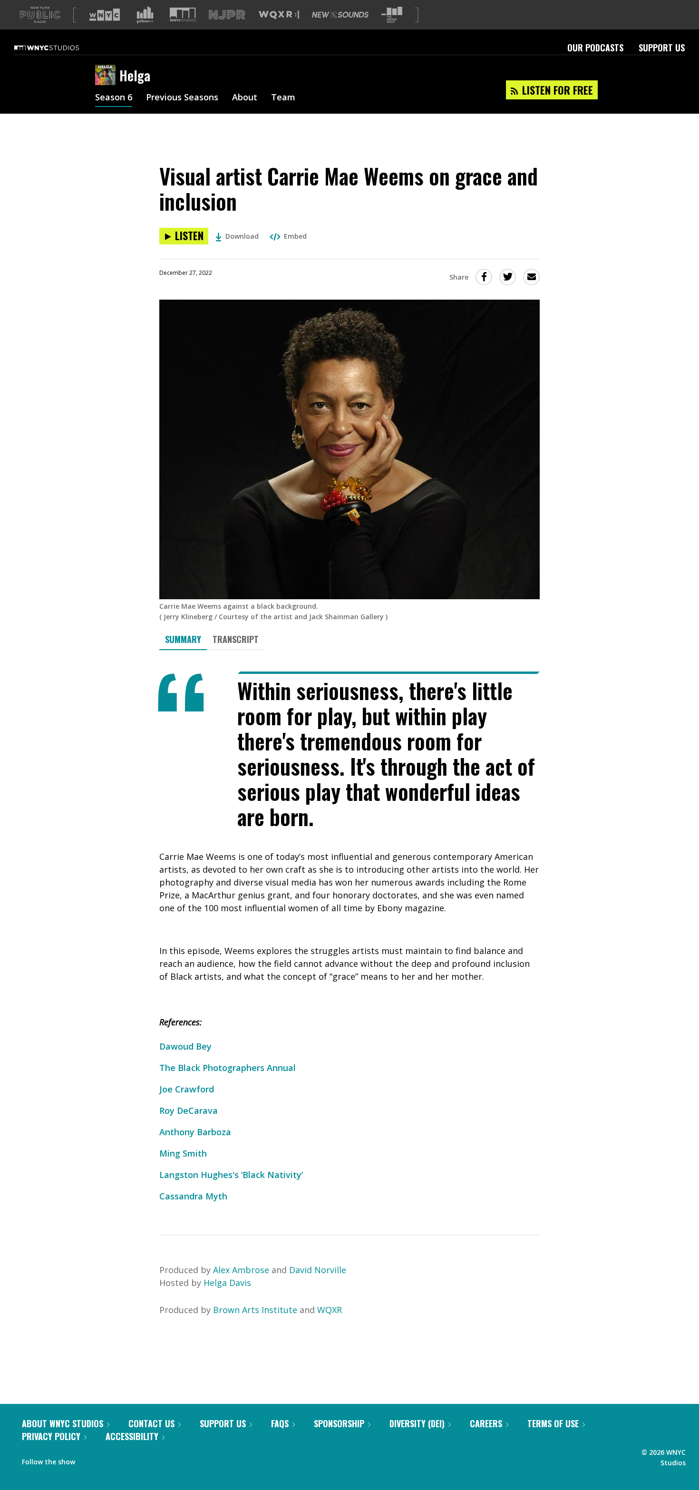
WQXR (329, 1309)
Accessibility (132, 1436)
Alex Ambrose (241, 1270)
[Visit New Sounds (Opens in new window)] (340, 14)
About (244, 98)
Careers (486, 1423)
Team (283, 98)
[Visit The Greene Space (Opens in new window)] (391, 15)
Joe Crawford (186, 1089)
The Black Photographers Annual (227, 1067)
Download (242, 236)
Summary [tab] (183, 639)
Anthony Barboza (195, 1132)
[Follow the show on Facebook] (89, 1459)
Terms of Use (553, 1423)
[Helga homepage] (107, 76)
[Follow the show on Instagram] (107, 1459)
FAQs (280, 1423)
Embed (295, 236)
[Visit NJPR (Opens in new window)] (227, 15)
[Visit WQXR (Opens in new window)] (279, 14)
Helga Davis (227, 1282)
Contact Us (151, 1423)
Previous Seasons (182, 98)
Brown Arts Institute (255, 1309)
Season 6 (113, 98)
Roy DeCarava (188, 1110)
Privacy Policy (51, 1436)
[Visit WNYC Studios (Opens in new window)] (183, 14)
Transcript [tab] (236, 639)
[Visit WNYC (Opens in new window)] (104, 15)
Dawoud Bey (185, 1046)
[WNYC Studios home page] (58, 47)
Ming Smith (183, 1153)
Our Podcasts (595, 47)
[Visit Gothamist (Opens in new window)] (145, 14)
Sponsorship (339, 1423)
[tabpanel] (349, 937)
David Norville (317, 1270)
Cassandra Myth (193, 1196)
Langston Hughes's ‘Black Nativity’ (231, 1174)
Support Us (662, 47)
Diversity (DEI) (417, 1423)
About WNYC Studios (62, 1423)
